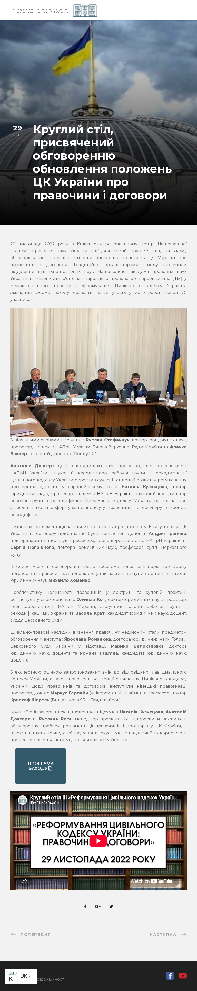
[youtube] (183, 977)
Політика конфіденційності (37, 979)
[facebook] (170, 977)
